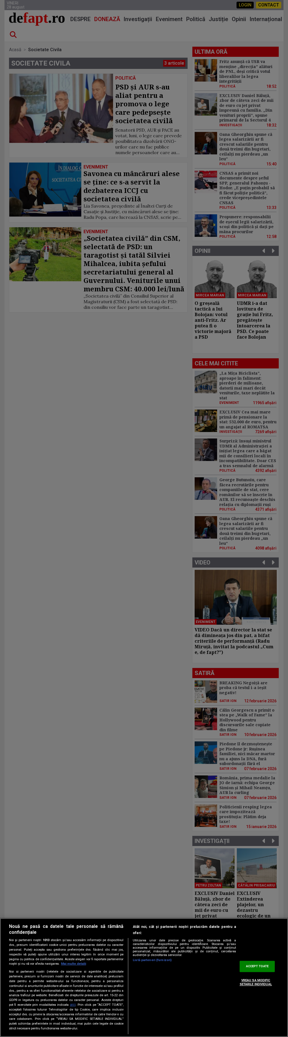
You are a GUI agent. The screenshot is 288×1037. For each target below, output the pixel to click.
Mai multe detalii (73, 964)
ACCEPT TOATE (257, 966)
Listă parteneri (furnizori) (152, 960)
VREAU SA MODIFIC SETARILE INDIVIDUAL (256, 982)
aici (73, 1005)
